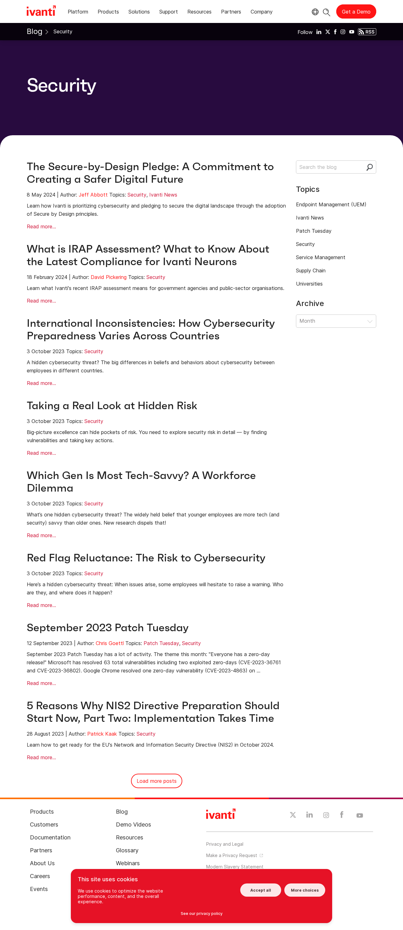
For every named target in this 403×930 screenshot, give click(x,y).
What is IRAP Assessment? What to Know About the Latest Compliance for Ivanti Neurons (148, 255)
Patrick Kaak (102, 734)
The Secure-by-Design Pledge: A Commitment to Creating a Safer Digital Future (150, 173)
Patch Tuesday (161, 643)
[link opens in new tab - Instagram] (326, 816)
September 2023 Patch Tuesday (108, 627)
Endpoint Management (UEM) (331, 204)
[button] (336, 321)
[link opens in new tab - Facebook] (342, 816)
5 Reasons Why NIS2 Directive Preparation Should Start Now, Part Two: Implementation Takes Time (153, 712)
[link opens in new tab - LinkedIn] (309, 816)
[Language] (314, 12)
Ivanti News (163, 195)
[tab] (78, 12)
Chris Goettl (110, 643)
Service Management (320, 257)
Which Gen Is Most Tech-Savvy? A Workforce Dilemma (141, 482)
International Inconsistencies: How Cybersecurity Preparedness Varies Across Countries (151, 329)
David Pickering (109, 277)
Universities (309, 284)
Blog (35, 31)
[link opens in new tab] (318, 31)
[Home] (41, 11)
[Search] (327, 11)
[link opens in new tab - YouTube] (359, 816)
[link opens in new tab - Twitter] (293, 816)
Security (137, 195)
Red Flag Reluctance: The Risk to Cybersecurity (146, 558)
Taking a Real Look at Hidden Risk (112, 405)
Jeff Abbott (93, 195)
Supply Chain (311, 270)
